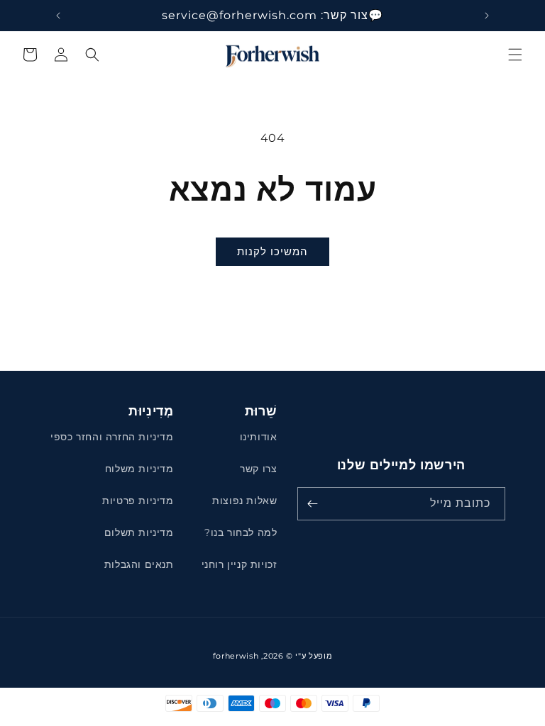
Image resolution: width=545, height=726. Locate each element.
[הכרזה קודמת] (486, 15)
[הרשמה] (313, 503)
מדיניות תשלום (139, 532)
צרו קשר (258, 468)
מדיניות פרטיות (137, 500)
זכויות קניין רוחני (239, 564)
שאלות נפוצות (244, 500)
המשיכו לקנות (272, 251)
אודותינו (258, 436)
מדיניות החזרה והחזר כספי (111, 436)
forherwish (236, 656)
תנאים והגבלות (139, 564)
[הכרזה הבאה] (58, 15)
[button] (515, 54)
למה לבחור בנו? (240, 532)
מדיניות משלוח (139, 468)
